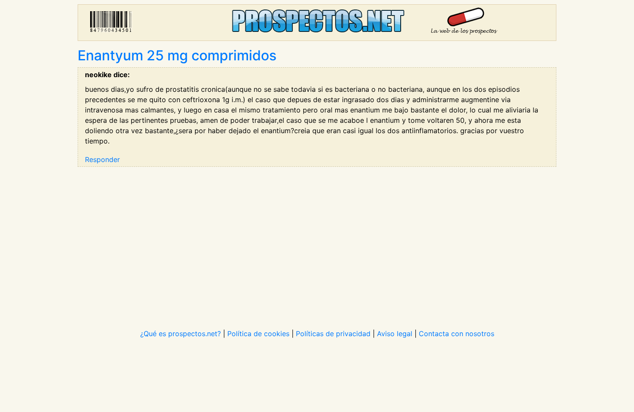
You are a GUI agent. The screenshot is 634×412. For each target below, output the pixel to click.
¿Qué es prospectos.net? (180, 333)
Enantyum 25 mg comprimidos (177, 55)
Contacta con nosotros (456, 333)
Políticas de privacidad (333, 333)
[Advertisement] (317, 242)
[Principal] (317, 23)
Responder (102, 159)
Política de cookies (258, 333)
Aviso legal (394, 333)
